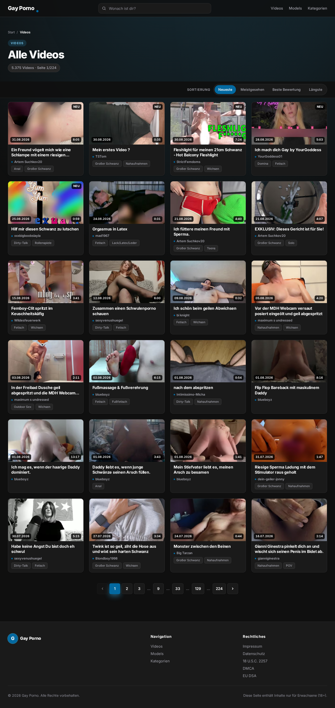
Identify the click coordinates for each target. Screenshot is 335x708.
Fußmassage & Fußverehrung (120, 387)
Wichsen (213, 169)
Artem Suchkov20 (28, 162)
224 (219, 588)
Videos (277, 8)
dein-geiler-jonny (271, 479)
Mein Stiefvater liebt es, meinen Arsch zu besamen (203, 470)
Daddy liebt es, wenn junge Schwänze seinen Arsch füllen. (121, 470)
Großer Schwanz (39, 169)
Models (295, 8)
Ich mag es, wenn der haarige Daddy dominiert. (45, 470)
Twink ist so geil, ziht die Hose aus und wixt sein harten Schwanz (124, 549)
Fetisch (280, 163)
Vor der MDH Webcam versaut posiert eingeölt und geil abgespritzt (288, 311)
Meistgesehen (252, 89)
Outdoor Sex (22, 407)
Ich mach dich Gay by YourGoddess (288, 149)
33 (177, 588)
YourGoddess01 (270, 156)
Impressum (252, 646)
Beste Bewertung (286, 89)
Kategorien (317, 8)
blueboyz (102, 394)
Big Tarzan (185, 553)
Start (11, 32)
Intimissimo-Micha (191, 394)
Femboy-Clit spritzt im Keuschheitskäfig (32, 311)
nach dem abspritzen (193, 387)
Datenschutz (254, 653)
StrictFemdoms (188, 162)
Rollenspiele (43, 243)
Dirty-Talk (21, 243)
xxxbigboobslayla (27, 236)
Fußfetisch (119, 401)
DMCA (248, 668)
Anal (17, 169)
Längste (315, 89)
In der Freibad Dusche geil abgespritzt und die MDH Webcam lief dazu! (43, 390)
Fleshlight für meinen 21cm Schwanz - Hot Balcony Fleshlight (208, 152)
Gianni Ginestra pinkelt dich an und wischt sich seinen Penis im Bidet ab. (289, 549)
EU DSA (249, 675)
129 (198, 588)
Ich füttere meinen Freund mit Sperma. (202, 232)
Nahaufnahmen (136, 163)
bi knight (183, 315)
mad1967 (102, 236)
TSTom (100, 156)
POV (289, 565)
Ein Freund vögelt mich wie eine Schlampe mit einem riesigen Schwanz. (41, 152)
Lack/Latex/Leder (124, 243)
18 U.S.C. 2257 (255, 661)
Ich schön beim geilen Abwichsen (205, 308)
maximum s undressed (275, 320)
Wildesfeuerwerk (27, 320)
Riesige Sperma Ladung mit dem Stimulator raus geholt (285, 470)
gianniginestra (268, 558)
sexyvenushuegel (109, 320)
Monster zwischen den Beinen (202, 546)
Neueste (225, 89)
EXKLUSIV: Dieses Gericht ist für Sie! (289, 229)
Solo (291, 243)
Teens (211, 248)
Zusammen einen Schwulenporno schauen (124, 311)
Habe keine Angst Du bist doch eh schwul (43, 549)
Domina (263, 163)
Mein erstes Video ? (111, 149)
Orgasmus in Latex (109, 229)
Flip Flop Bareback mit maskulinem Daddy (287, 390)
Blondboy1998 (106, 558)
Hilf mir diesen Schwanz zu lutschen (45, 229)
